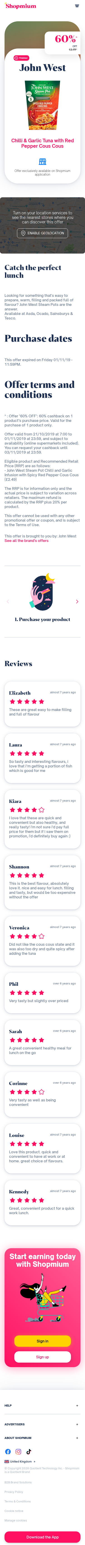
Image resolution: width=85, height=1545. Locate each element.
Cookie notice (14, 1511)
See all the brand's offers (27, 540)
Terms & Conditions (18, 1501)
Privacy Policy (14, 1492)
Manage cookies (16, 1520)
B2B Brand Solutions (18, 1482)
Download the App (43, 1537)
